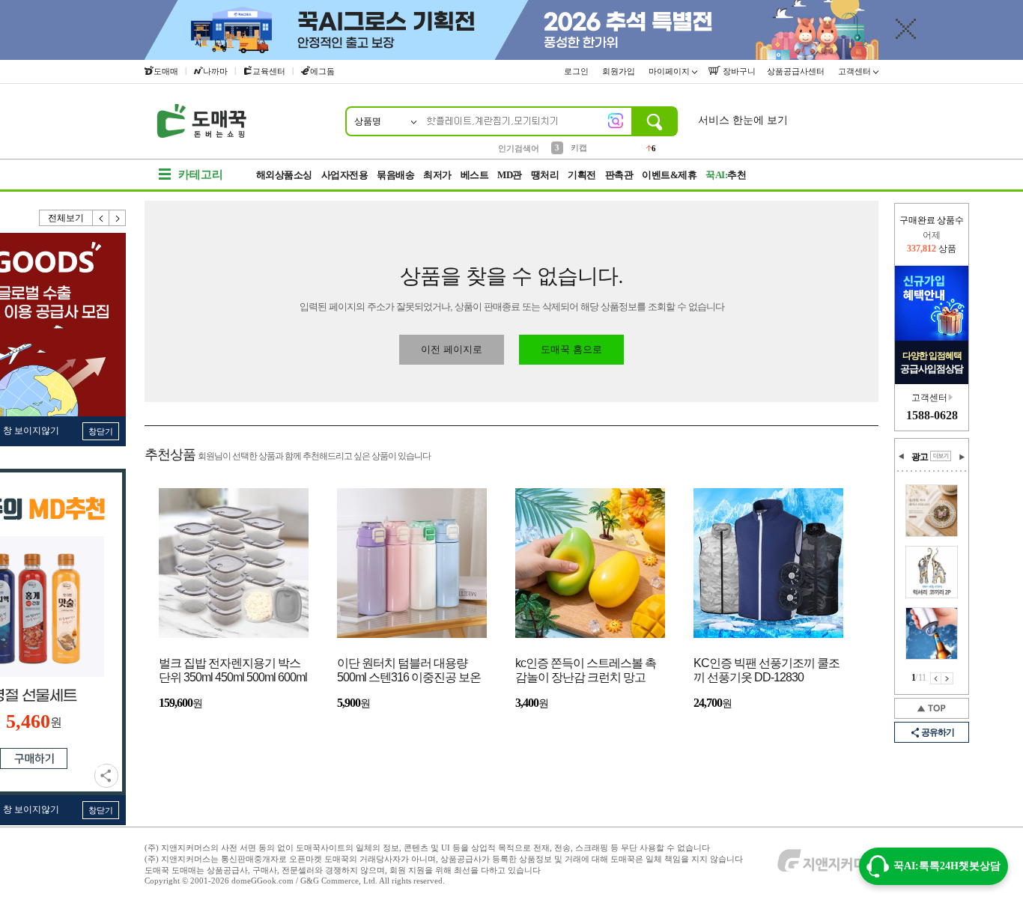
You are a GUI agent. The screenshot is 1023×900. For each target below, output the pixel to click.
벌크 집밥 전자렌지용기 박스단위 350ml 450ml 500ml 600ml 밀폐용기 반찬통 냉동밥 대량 (233, 671)
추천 (725, 174)
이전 (101, 218)
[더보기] (940, 456)
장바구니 (738, 71)
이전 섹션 (901, 457)
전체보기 (66, 218)
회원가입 (619, 71)
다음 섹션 (961, 457)
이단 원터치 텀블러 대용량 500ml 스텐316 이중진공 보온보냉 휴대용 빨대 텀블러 (409, 671)
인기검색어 (518, 148)
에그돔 (322, 71)
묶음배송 (395, 174)
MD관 (509, 174)
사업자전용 (344, 174)
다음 (117, 218)
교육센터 (268, 71)
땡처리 (545, 174)
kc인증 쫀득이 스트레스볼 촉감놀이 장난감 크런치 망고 (585, 670)
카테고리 (200, 174)
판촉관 (619, 174)
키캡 (579, 147)
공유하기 (106, 776)
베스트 (475, 174)
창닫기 (100, 431)
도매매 (166, 71)
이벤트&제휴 (669, 174)
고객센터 (855, 71)
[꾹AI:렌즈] (616, 121)
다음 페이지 (947, 678)
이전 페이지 (935, 678)
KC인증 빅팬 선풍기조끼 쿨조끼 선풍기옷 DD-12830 (766, 670)
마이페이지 (670, 71)
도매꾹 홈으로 (571, 349)
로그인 (577, 71)
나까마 (215, 71)
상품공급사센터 (797, 71)
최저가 (437, 174)
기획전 (582, 174)
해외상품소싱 (284, 174)
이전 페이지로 (451, 349)
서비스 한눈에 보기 (743, 120)
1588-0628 (932, 415)
